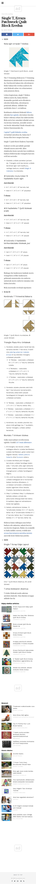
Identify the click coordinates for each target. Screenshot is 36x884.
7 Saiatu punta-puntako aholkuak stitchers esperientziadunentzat (21, 734)
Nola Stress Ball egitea (20, 715)
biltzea (29, 112)
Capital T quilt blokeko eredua (15, 132)
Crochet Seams (18, 754)
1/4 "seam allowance (24, 442)
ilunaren (20, 457)
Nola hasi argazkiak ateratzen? (23, 797)
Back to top (18, 875)
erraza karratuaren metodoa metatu (18, 533)
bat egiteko (14, 115)
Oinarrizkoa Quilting (7, 14)
